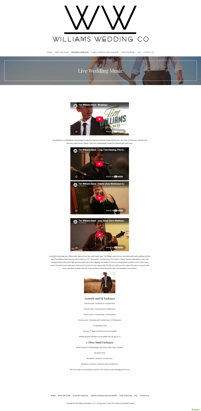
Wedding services (80, 52)
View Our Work (128, 52)
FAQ (139, 52)
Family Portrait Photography (105, 52)
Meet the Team (61, 52)
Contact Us (148, 52)
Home (49, 52)
